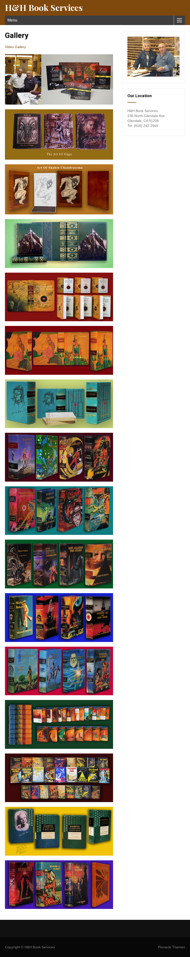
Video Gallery (15, 47)
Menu (12, 20)
